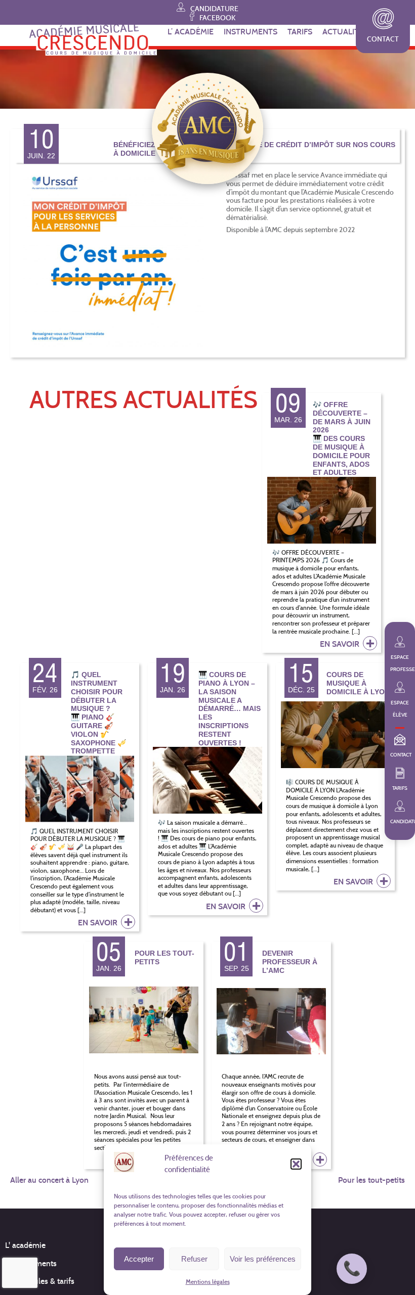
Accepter (139, 1259)
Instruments (250, 31)
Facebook (216, 17)
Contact (383, 39)
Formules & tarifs (45, 1281)
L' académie (25, 1245)
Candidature (213, 8)
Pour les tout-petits (371, 1180)
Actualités (345, 31)
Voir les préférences (263, 1259)
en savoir (340, 644)
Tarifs (299, 31)
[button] (296, 1164)
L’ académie (191, 31)
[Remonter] (402, 1259)
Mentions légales (208, 1281)
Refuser (194, 1259)
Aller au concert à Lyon (49, 1180)
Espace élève (400, 708)
